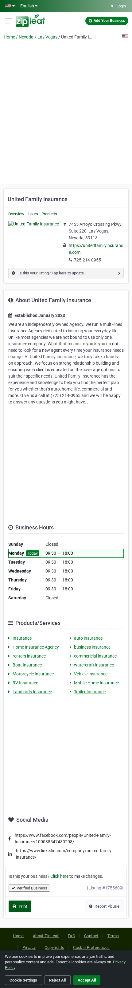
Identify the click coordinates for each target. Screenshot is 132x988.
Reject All (57, 980)
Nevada (26, 36)
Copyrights (54, 947)
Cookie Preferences (91, 947)
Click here (59, 876)
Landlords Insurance (32, 691)
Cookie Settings (23, 980)
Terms (113, 935)
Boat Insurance (27, 664)
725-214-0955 (87, 259)
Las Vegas (47, 36)
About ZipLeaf (46, 935)
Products (49, 214)
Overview (16, 214)
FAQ (71, 935)
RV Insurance (25, 682)
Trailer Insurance (90, 691)
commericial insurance (95, 656)
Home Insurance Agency (36, 647)
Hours (33, 214)
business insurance (92, 647)
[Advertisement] (66, 113)
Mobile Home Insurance (96, 682)
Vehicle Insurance (90, 673)
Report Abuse (106, 906)
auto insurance (88, 638)
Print (22, 906)
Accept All (87, 980)
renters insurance (29, 656)
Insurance (22, 638)
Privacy (29, 947)
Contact (91, 935)
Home (9, 36)
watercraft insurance (94, 664)
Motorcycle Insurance (33, 673)
